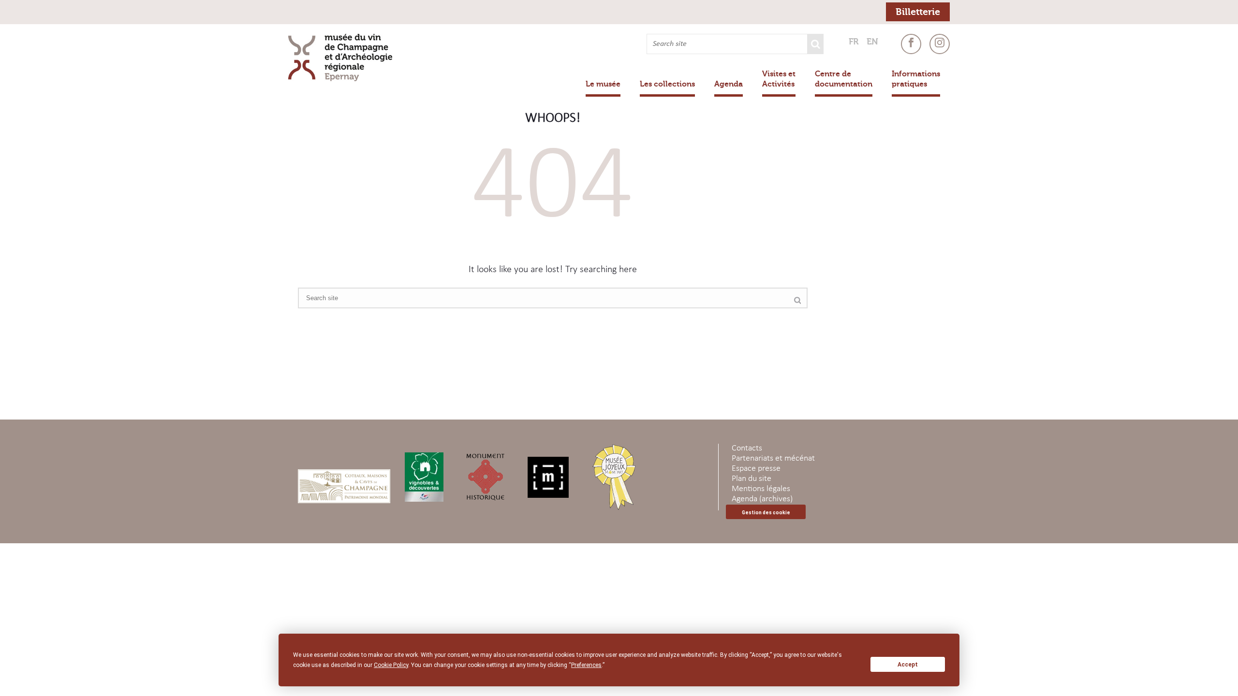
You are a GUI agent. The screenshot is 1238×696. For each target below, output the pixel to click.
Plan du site (751, 478)
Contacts (747, 448)
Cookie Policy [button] (391, 665)
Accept (908, 664)
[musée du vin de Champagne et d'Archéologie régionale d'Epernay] (344, 57)
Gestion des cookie (766, 512)
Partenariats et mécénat (773, 458)
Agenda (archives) (762, 499)
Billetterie (918, 11)
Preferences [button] (586, 665)
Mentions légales (761, 488)
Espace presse (756, 468)
